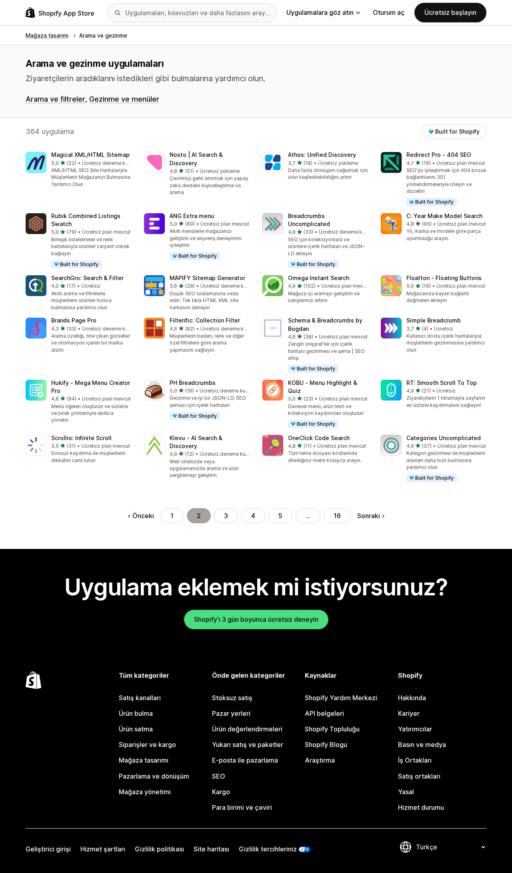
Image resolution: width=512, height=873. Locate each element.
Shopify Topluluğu (332, 729)
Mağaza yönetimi (145, 792)
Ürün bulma (136, 713)
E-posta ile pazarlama (245, 760)
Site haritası (211, 849)
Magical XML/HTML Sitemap (90, 154)
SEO (218, 776)
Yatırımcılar (415, 729)
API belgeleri (324, 713)
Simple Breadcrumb (433, 320)
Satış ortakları (419, 776)
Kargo (221, 792)
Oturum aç (389, 12)
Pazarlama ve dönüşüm (154, 776)
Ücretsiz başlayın (450, 12)
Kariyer (409, 713)
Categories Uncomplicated (443, 437)
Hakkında (412, 698)
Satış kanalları (140, 698)
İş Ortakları (415, 760)
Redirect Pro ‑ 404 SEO (438, 154)
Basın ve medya (422, 745)
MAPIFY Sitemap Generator (207, 277)
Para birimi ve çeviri (242, 807)
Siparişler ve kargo (147, 745)
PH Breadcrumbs (193, 382)
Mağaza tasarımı (143, 760)
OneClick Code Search (319, 437)
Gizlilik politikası (159, 849)
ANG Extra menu (192, 215)
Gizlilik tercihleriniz (268, 849)
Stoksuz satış (232, 698)
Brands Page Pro (73, 320)
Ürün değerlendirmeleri (247, 729)
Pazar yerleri (231, 713)
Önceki (143, 516)
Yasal (406, 792)
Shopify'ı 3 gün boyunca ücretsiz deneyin (256, 619)
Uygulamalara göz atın (320, 12)
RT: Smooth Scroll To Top (441, 382)
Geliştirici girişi (48, 849)
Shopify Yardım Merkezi (341, 698)
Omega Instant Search (318, 277)
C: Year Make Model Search (444, 215)
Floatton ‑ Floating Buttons (444, 277)
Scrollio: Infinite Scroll (81, 437)
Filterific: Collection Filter (205, 320)
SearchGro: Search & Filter (87, 277)
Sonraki (368, 516)
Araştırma (320, 760)
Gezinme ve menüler (124, 99)
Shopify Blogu (326, 745)
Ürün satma (136, 729)
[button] (78, 170)
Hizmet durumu (421, 807)
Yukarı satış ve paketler (247, 745)
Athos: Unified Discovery (322, 154)
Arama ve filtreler (55, 99)
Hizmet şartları (102, 849)
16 (337, 516)
